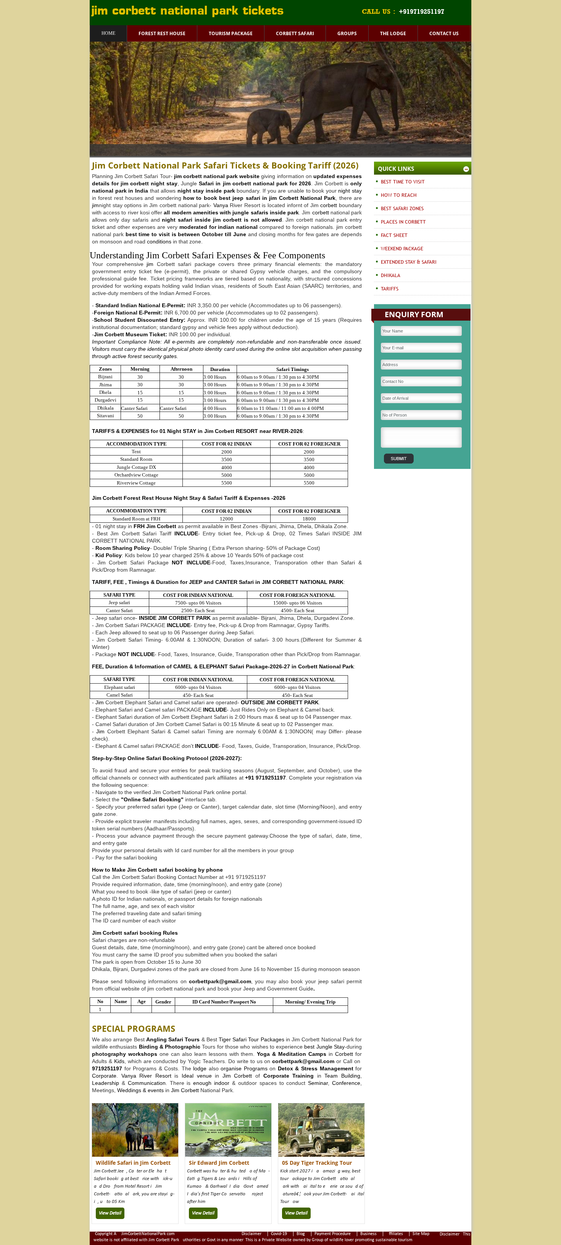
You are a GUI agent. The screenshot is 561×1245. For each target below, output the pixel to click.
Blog (301, 1234)
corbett (192, 176)
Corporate (104, 1076)
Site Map (421, 1234)
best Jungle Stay (324, 1047)
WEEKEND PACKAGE (402, 248)
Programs (256, 1068)
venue (204, 1076)
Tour (253, 1039)
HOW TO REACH (399, 194)
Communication (147, 1083)
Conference (346, 1083)
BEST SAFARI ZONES (402, 208)
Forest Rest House (162, 33)
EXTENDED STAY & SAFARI (409, 261)
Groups (347, 33)
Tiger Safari (233, 1039)
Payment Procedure (332, 1234)
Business (368, 1234)
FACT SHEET (394, 235)
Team (331, 1076)
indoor (221, 1083)
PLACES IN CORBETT (403, 221)
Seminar (318, 1083)
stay (357, 191)
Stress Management (327, 1068)
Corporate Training (288, 1076)
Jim (209, 431)
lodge (199, 1068)
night (344, 191)
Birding (148, 1047)
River (145, 1076)
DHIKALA (390, 275)
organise (231, 1068)
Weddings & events (140, 1090)
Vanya (220, 205)
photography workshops (124, 1054)
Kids (119, 1061)
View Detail (110, 1213)
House (163, 498)
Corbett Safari (295, 33)
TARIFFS (389, 288)
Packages (272, 1039)
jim (273, 198)
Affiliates (394, 1234)
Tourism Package (231, 33)
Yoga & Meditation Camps (291, 1054)
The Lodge (393, 33)
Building (350, 1076)
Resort (163, 1076)
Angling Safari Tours (173, 1039)
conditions (159, 241)
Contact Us (444, 33)
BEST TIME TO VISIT (403, 181)
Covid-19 (279, 1234)
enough (200, 1083)
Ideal (187, 1076)
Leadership (105, 1083)
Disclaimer (251, 1234)
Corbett (344, 1054)
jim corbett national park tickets (188, 11)
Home (108, 33)
